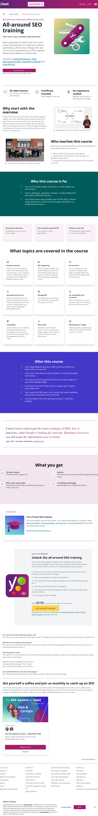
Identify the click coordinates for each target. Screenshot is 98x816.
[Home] (4, 14)
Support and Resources (60, 768)
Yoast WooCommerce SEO (19, 60)
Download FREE (34, 4)
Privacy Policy (44, 812)
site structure (61, 523)
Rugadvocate (39, 441)
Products (29, 768)
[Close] (95, 807)
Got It (79, 807)
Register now (25, 747)
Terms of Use (28, 805)
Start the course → (19, 70)
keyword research (34, 523)
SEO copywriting (48, 523)
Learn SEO (80, 768)
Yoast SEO (4, 768)
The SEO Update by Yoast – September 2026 (23, 734)
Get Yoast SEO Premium (45, 608)
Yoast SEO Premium (22, 59)
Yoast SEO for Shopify (31, 61)
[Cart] (89, 4)
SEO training (13, 14)
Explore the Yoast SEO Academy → (39, 531)
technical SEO (76, 523)
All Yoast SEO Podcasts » (88, 759)
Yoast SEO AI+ (9, 64)
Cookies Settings (66, 807)
